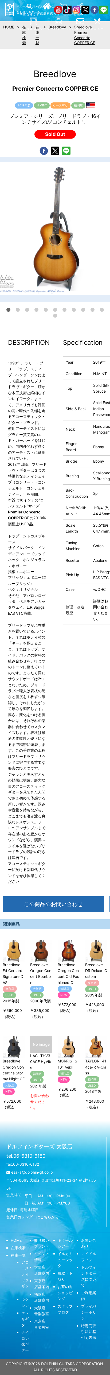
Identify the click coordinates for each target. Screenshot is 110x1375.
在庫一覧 (18, 1255)
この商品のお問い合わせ (53, 904)
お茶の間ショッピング (65, 1292)
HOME (16, 1240)
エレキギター (25, 1319)
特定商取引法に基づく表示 (88, 1331)
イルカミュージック (65, 1259)
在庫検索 (18, 1247)
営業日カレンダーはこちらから (32, 1217)
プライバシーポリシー (88, 1312)
